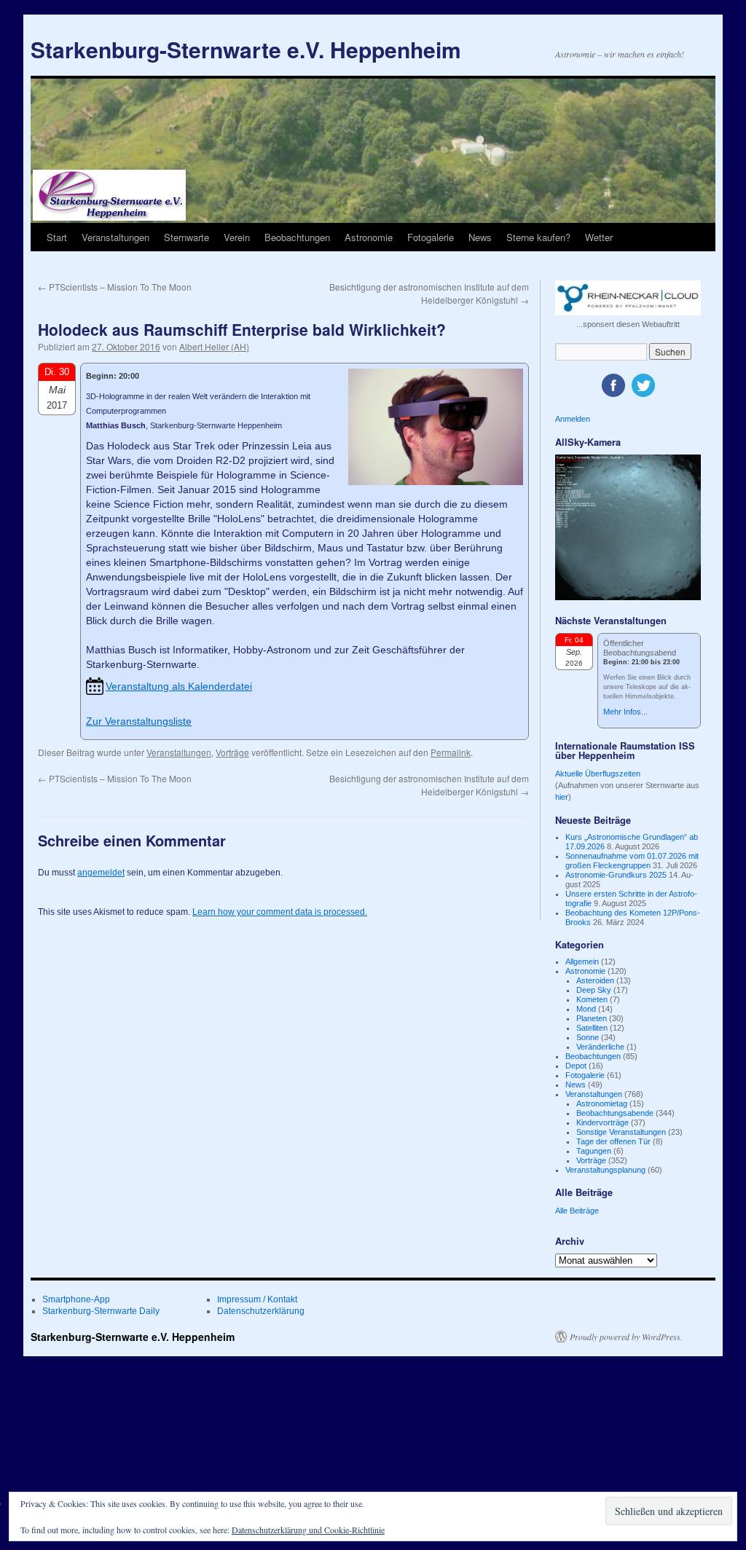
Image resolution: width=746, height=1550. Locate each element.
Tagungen (593, 1150)
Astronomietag (601, 1103)
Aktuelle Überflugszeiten (597, 773)
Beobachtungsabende (614, 1113)
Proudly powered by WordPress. (626, 1336)
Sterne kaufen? (538, 237)
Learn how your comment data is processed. (279, 912)
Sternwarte (186, 237)
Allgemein (582, 961)
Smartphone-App (76, 1299)
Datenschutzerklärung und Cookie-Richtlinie (308, 1529)
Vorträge (232, 752)
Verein (237, 237)
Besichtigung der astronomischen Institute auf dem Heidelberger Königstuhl (429, 293)
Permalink (451, 752)
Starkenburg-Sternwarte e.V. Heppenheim (246, 49)
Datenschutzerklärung (261, 1311)
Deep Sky (593, 990)
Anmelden (572, 418)
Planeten (591, 1018)
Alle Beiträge (577, 1210)
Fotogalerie (430, 237)
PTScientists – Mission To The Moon (115, 286)
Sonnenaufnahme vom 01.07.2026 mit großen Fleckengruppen (632, 860)
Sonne (587, 1037)
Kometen (592, 999)
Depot (575, 1065)
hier (561, 796)
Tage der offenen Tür (613, 1141)
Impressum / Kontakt (257, 1299)
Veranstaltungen (115, 237)
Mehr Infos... (625, 711)
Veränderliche (600, 1046)
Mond (586, 1008)
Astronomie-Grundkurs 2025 (616, 874)
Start (57, 237)
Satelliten (592, 1027)
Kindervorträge (602, 1122)
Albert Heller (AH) (214, 346)
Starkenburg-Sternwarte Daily (101, 1311)
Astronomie (369, 237)
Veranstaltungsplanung (605, 1169)
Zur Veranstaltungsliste (139, 721)
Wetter (599, 237)
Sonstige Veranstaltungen (621, 1132)
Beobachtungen (297, 237)
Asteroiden (595, 980)
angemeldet (101, 873)
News (480, 237)
